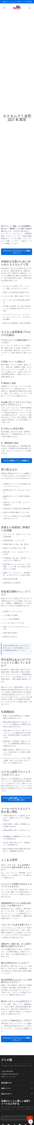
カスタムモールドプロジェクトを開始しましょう (16, 252)
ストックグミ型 (26, 697)
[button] (29, 8)
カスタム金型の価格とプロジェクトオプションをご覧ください (16, 799)
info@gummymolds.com (9, 1074)
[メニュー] (4, 8)
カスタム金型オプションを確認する (16, 460)
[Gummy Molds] (17, 7)
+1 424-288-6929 (7, 1071)
